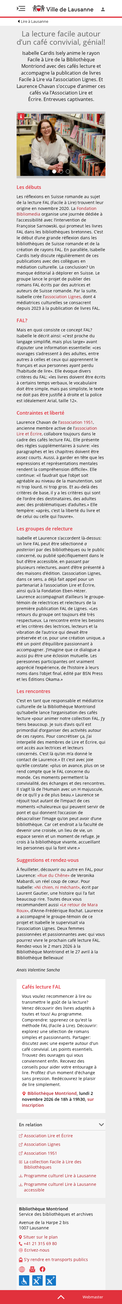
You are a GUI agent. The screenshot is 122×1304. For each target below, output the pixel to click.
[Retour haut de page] (61, 1296)
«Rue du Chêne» (53, 875)
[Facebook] (42, 1268)
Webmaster (93, 1297)
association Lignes (63, 296)
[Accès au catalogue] (22, 1268)
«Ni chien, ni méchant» (57, 887)
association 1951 (76, 422)
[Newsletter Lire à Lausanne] (32, 1268)
